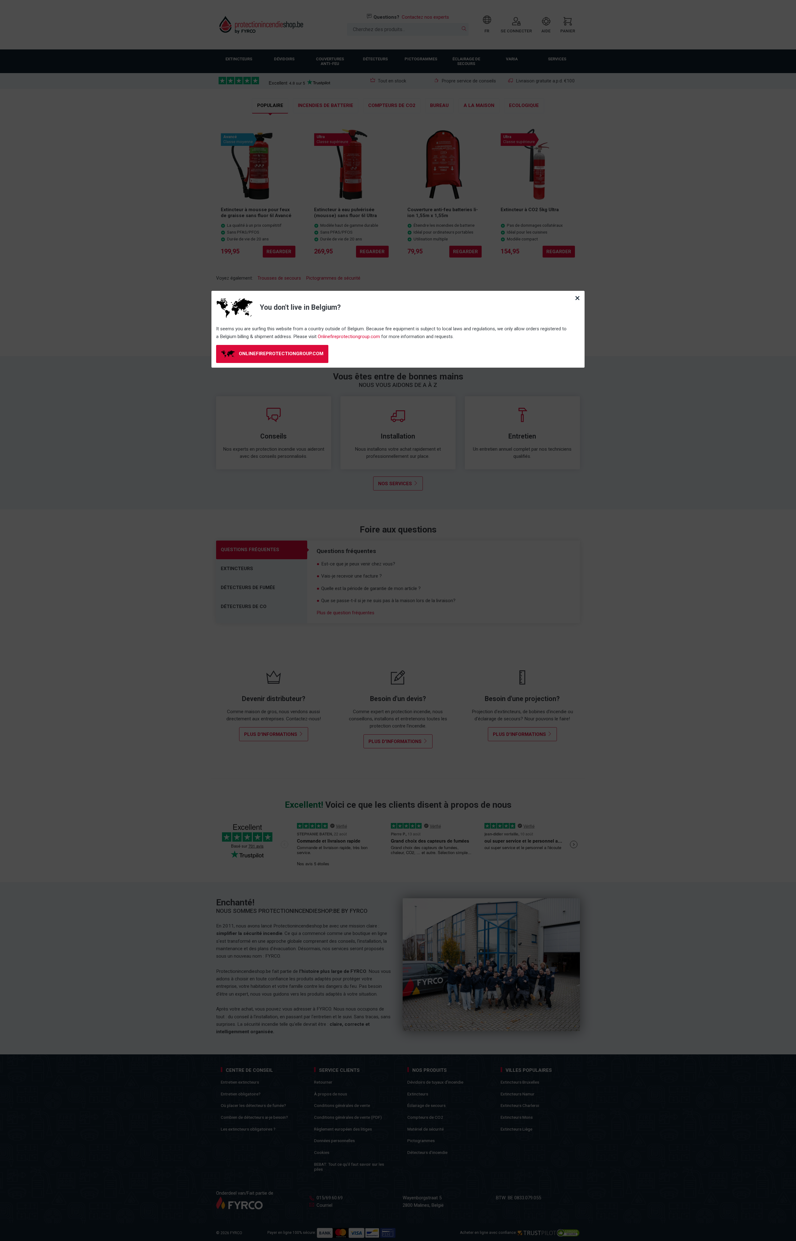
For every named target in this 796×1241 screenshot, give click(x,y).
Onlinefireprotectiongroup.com (349, 336)
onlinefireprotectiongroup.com (280, 353)
